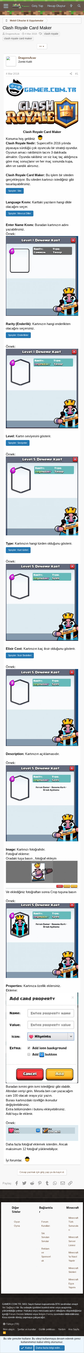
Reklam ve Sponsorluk (46, 1254)
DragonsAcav (12, 33)
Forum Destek (16, 1314)
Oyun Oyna (17, 1223)
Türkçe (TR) (12, 1324)
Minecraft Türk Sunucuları (73, 1224)
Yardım (61, 1329)
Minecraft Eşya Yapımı (73, 1283)
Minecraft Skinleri (73, 1270)
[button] (6, 6)
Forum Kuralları (45, 1223)
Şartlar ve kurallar (26, 1329)
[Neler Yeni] (71, 6)
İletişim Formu (46, 1314)
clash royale (51, 33)
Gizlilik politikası (47, 1329)
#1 (76, 73)
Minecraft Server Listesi (73, 1241)
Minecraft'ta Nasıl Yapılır (73, 1256)
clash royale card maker (18, 38)
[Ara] (79, 6)
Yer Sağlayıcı (9, 1307)
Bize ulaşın (8, 1329)
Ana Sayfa (73, 1329)
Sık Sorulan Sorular (45, 1237)
